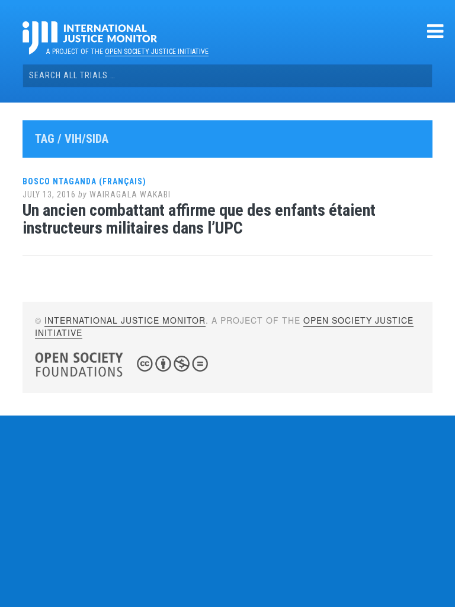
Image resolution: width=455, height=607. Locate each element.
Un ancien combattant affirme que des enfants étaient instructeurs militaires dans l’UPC (199, 219)
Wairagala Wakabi (130, 194)
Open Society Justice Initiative (157, 51)
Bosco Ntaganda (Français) (84, 181)
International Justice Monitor (125, 320)
